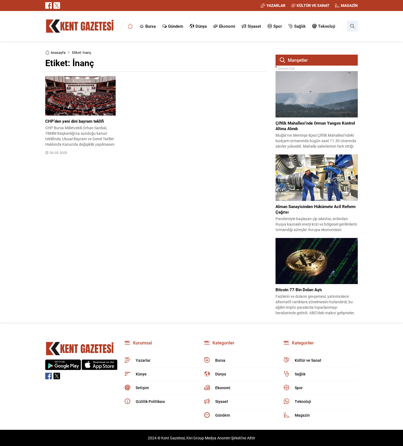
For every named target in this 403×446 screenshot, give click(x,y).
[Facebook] (48, 5)
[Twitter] (56, 5)
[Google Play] (63, 367)
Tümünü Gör (285, 68)
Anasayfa (58, 52)
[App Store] (99, 367)
